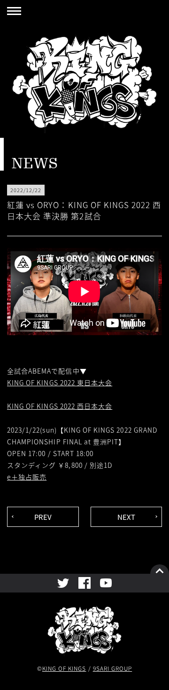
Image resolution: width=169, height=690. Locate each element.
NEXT (126, 517)
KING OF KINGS (64, 668)
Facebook (84, 583)
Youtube (106, 583)
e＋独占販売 (26, 476)
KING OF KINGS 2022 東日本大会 (59, 382)
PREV (43, 517)
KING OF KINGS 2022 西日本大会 (59, 406)
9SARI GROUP (112, 668)
